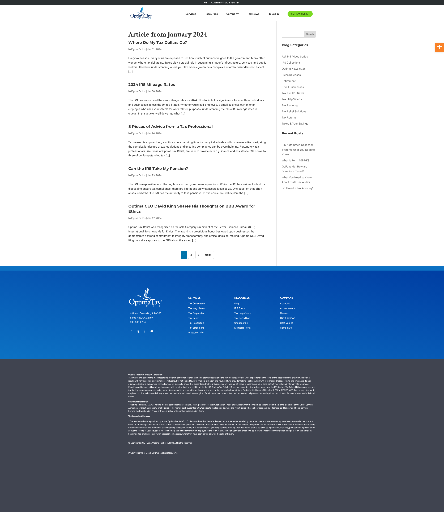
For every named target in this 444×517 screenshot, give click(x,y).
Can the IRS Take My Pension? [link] (158, 168)
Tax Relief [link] (193, 318)
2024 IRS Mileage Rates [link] (151, 84)
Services (191, 13)
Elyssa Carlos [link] (138, 49)
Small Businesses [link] (293, 87)
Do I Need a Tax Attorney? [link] (298, 188)
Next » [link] (208, 254)
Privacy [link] (131, 453)
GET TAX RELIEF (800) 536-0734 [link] (222, 3)
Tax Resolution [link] (196, 322)
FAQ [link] (236, 303)
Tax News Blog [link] (242, 318)
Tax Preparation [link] (196, 313)
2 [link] (191, 254)
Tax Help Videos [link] (292, 99)
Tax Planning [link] (290, 105)
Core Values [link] (286, 322)
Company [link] (232, 13)
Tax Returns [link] (289, 117)
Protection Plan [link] (196, 332)
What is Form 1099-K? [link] (295, 160)
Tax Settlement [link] (196, 327)
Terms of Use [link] (143, 453)
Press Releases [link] (291, 75)
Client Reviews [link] (287, 318)
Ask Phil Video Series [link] (295, 56)
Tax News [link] (253, 13)
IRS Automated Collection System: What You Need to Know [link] (298, 149)
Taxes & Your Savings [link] (295, 123)
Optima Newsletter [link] (293, 68)
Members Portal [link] (242, 327)
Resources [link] (211, 13)
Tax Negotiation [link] (196, 308)
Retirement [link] (289, 81)
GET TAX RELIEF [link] (300, 13)
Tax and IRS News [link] (293, 93)
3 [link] (198, 254)
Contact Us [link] (286, 327)
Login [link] (275, 13)
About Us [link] (285, 303)
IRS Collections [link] (291, 62)
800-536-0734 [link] (138, 322)
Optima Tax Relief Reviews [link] (164, 453)
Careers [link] (284, 313)
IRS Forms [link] (239, 308)
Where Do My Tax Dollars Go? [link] (157, 42)
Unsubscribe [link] (241, 322)
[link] (439, 47)
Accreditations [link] (287, 308)
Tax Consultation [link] (197, 303)
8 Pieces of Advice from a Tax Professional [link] (170, 126)
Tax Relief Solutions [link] (294, 111)
